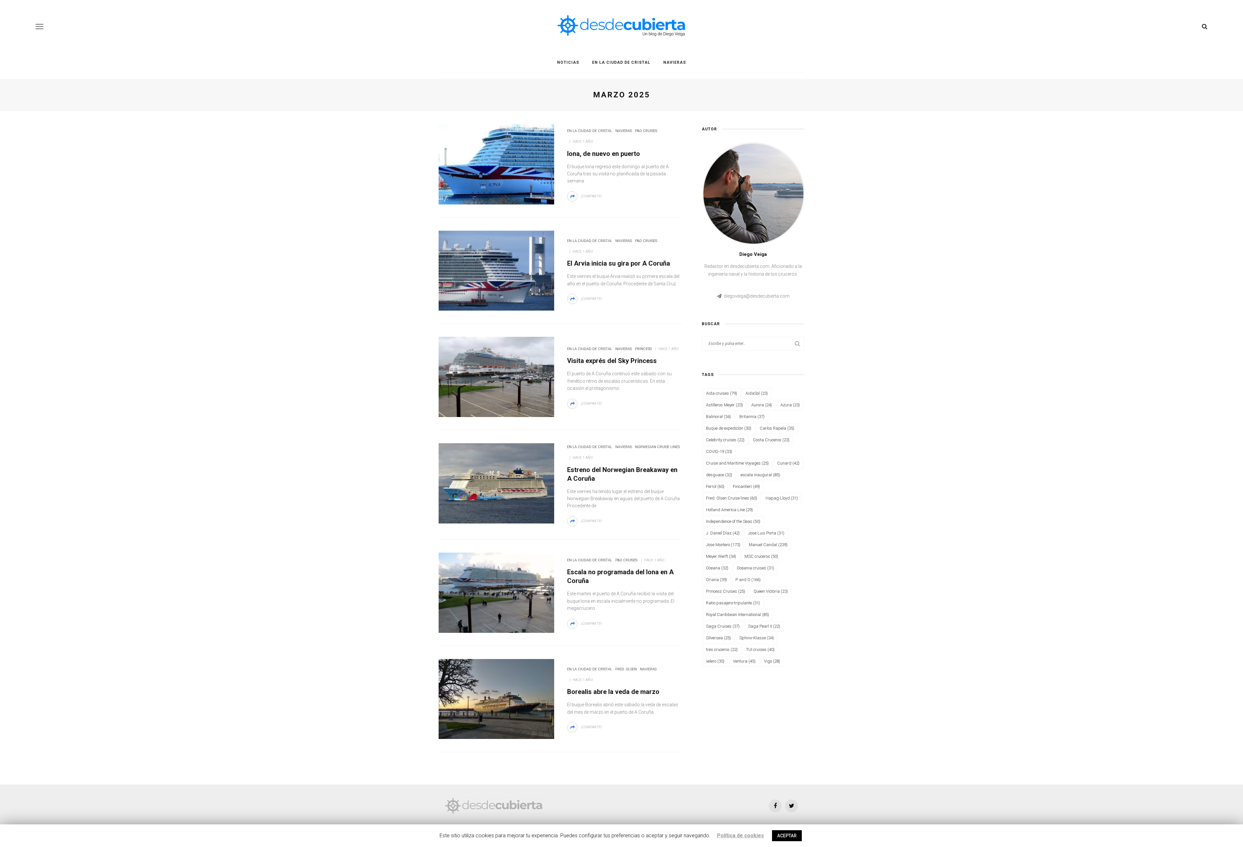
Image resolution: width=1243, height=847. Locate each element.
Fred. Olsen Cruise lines (731, 498)
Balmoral (718, 416)
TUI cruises (760, 649)
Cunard (788, 463)
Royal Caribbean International (737, 614)
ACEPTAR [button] (787, 835)
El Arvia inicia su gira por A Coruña (618, 263)
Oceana (717, 568)
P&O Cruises (646, 131)
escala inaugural (760, 474)
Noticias (568, 62)
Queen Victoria (771, 591)
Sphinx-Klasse (756, 637)
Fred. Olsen (626, 669)
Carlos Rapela (777, 428)
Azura (790, 404)
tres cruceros (722, 649)
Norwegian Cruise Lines (657, 447)
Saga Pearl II (764, 626)
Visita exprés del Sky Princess (612, 361)
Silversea (718, 637)
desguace (719, 474)
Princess (643, 349)
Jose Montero (723, 544)
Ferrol (715, 486)
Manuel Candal (768, 544)
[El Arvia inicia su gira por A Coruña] (496, 270)
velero (715, 661)
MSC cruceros (761, 556)
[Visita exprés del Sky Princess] (496, 376)
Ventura (744, 661)
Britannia (752, 416)
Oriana (716, 579)
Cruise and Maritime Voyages (737, 463)
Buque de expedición (728, 428)
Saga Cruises (723, 626)
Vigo (772, 661)
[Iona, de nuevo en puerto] (496, 163)
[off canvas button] (39, 26)
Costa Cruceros (771, 439)
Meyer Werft (721, 556)
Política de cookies (740, 835)
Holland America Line (729, 509)
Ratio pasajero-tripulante (733, 602)
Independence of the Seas (733, 521)
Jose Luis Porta (766, 533)
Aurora (761, 404)
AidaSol (756, 393)
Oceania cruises (755, 568)
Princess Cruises (725, 591)
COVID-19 (719, 451)
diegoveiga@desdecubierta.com (756, 296)
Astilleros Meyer (724, 404)
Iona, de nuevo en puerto (603, 154)
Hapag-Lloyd (782, 498)
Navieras (674, 62)
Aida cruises (721, 393)
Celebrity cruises (725, 439)
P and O (748, 579)
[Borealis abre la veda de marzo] (496, 698)
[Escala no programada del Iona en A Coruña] (496, 591)
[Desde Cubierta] (493, 805)
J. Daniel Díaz (723, 533)
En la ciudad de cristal (621, 62)
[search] (1205, 26)
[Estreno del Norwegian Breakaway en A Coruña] (496, 482)
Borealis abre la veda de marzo (613, 692)
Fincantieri (746, 486)
